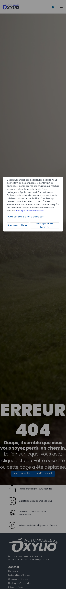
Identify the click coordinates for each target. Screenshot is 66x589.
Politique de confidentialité (30, 210)
